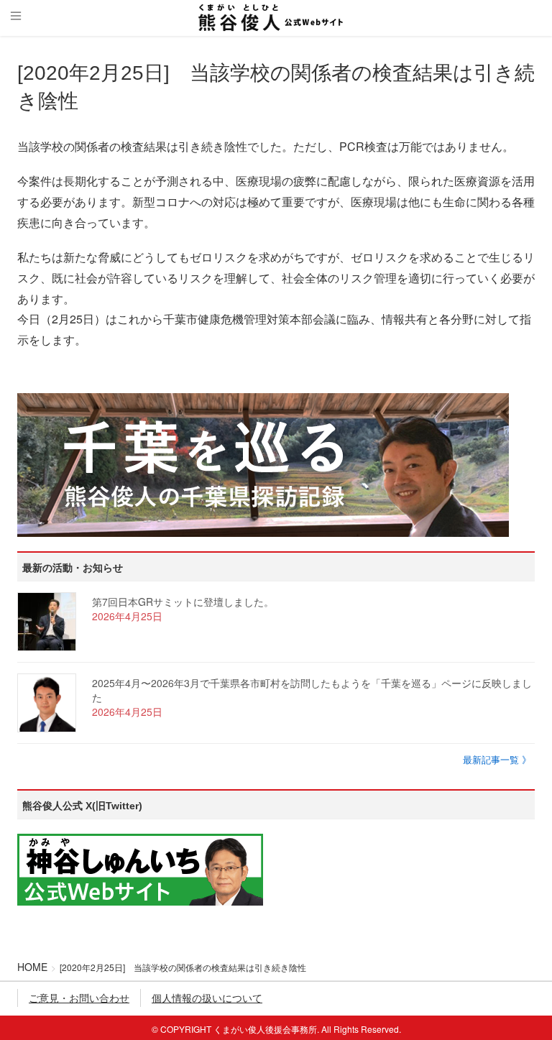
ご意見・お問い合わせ (79, 997)
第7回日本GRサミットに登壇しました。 (183, 601)
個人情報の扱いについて (207, 997)
